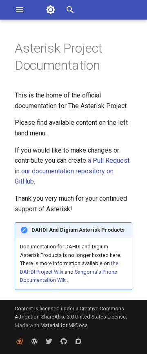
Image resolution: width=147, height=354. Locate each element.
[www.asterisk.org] (19, 340)
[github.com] (63, 340)
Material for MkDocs (64, 325)
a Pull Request (108, 160)
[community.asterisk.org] (78, 340)
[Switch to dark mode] (50, 10)
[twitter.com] (49, 340)
